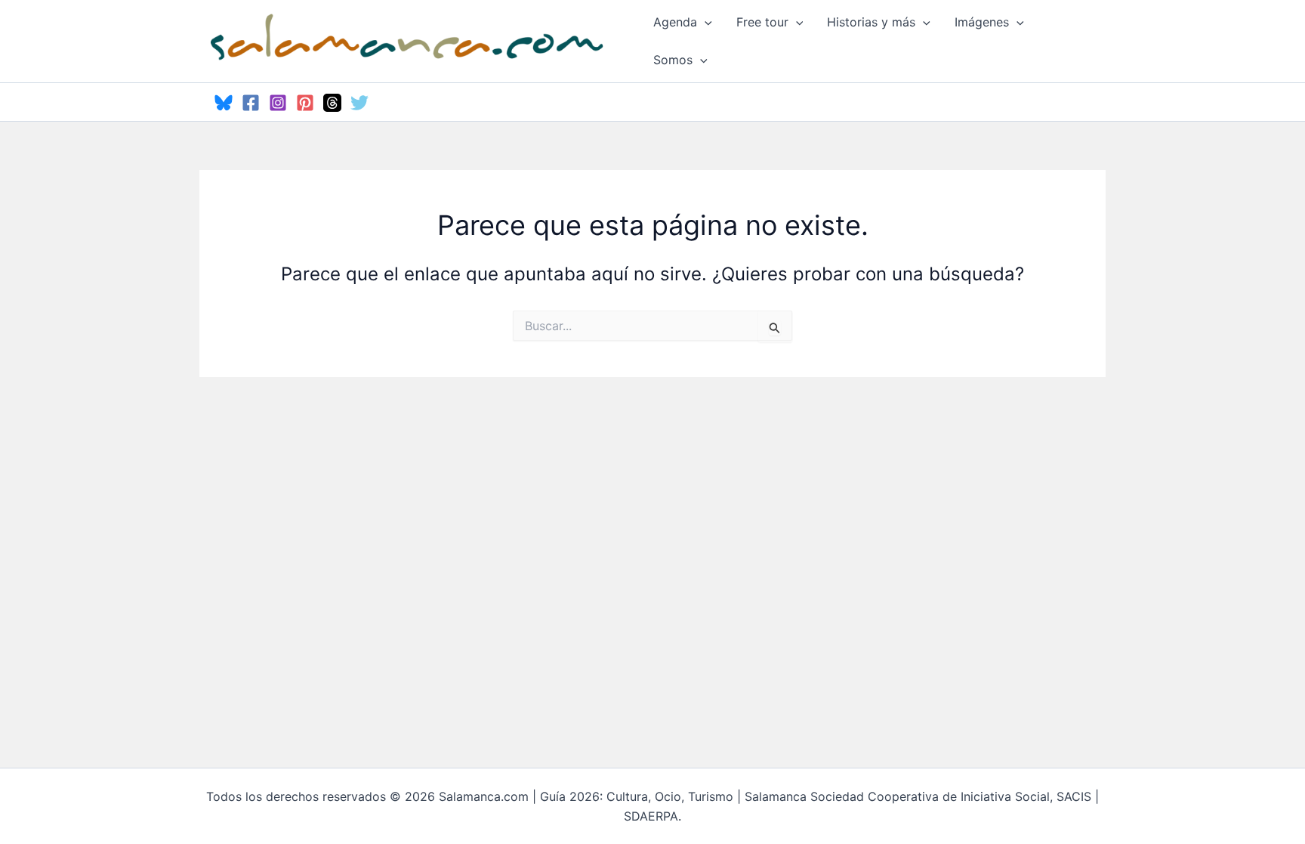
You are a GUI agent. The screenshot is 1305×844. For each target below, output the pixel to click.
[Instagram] (278, 103)
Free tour (762, 21)
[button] (704, 22)
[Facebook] (251, 103)
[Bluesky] (223, 103)
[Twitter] (359, 103)
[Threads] (332, 103)
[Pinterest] (305, 103)
